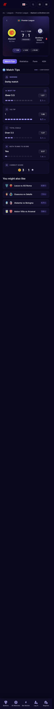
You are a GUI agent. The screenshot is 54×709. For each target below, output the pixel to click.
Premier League (22, 13)
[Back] (7, 20)
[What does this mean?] (45, 90)
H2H (44, 61)
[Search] (33, 4)
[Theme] (40, 4)
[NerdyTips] (5, 4)
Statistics (24, 61)
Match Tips (10, 61)
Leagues (10, 13)
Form (35, 61)
